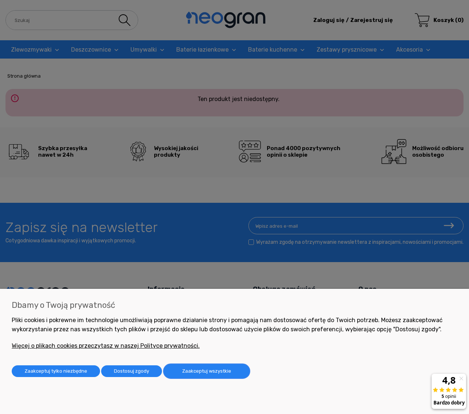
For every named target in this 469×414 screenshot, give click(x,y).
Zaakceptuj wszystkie (206, 371)
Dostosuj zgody (131, 371)
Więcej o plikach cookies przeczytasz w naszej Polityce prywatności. (106, 345)
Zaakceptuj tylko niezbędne (56, 371)
